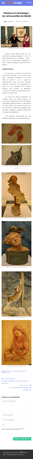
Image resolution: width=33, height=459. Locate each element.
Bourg (19, 80)
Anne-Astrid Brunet (13, 371)
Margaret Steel (6, 372)
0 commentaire (23, 21)
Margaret (9, 60)
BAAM (26, 56)
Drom (22, 371)
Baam (19, 371)
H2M (8, 86)
